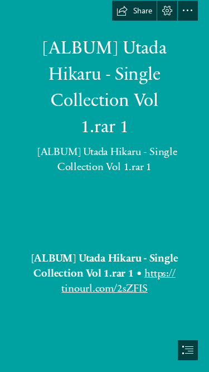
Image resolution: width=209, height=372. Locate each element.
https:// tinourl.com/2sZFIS (118, 280)
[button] (134, 11)
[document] (104, 186)
